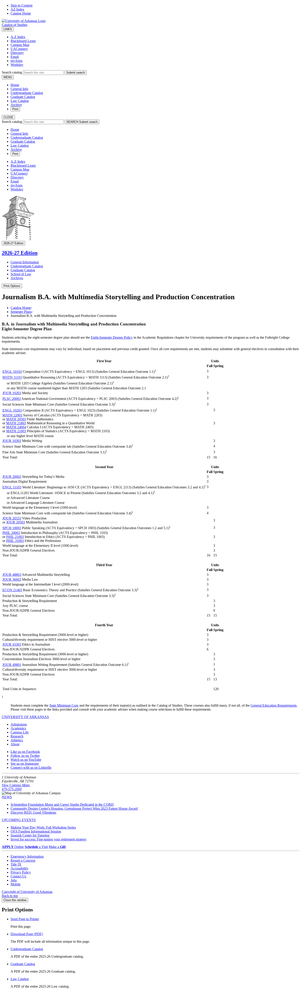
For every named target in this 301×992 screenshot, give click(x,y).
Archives (17, 278)
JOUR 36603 (11, 579)
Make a (57, 847)
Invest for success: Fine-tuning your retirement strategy (49, 839)
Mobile (15, 884)
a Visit (36, 847)
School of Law (21, 274)
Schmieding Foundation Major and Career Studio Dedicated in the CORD (62, 804)
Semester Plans (21, 312)
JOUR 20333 (11, 518)
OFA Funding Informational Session (36, 831)
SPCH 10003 (11, 528)
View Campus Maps (16, 785)
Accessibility (19, 868)
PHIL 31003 (15, 541)
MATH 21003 (16, 431)
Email (15, 57)
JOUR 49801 (11, 665)
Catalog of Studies (14, 25)
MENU (8, 77)
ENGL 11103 (11, 487)
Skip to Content (21, 5)
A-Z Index (18, 37)
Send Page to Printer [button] (25, 919)
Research (17, 736)
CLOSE (8, 117)
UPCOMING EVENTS (19, 820)
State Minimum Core (63, 705)
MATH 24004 (16, 427)
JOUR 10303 (11, 441)
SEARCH (82, 122)
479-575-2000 (12, 789)
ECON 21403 (12, 590)
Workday (17, 65)
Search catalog (12, 72)
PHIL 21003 (15, 537)
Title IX (16, 864)
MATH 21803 (16, 423)
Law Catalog (20, 101)
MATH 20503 (16, 419)
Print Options (12, 286)
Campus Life (20, 732)
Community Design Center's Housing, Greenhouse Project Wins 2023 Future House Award (74, 808)
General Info (19, 89)
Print (15, 109)
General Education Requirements (274, 705)
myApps (16, 61)
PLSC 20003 (11, 399)
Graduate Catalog (23, 97)
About (15, 744)
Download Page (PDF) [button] (27, 934)
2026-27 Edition (19, 253)
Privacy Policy (21, 872)
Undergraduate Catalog (27, 93)
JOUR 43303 (11, 644)
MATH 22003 (12, 415)
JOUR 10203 (11, 393)
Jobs (14, 880)
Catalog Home (21, 13)
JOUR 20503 (15, 522)
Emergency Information (27, 856)
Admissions (19, 724)
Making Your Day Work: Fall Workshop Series (43, 827)
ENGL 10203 (12, 410)
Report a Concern (23, 860)
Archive (16, 105)
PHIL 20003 (11, 533)
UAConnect (19, 49)
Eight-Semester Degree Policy (112, 337)
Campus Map (20, 45)
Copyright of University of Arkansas (27, 892)
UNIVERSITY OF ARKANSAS (25, 717)
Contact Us (18, 876)
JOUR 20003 (11, 476)
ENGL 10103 (12, 371)
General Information (25, 262)
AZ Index (17, 9)
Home (15, 85)
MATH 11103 (12, 377)
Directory (17, 53)
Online (13, 847)
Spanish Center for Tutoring (30, 835)
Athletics (17, 740)
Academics (18, 728)
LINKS (8, 29)
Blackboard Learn (23, 41)
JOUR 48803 (11, 574)
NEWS (7, 797)
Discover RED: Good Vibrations (33, 812)
